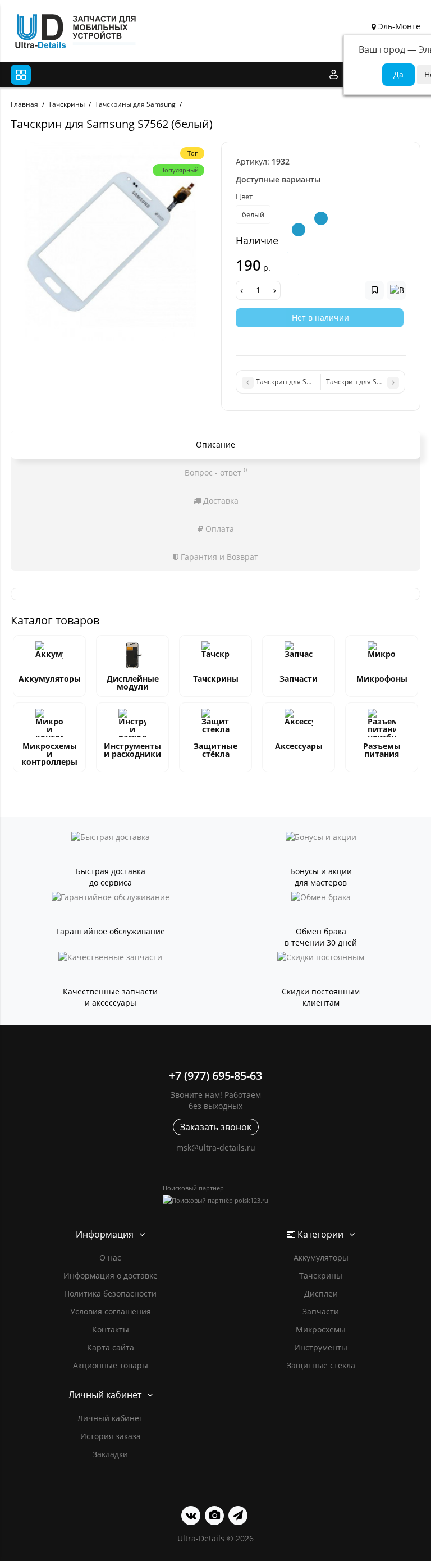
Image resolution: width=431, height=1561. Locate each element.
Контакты (110, 1329)
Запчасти (298, 678)
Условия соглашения (110, 1311)
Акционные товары (110, 1365)
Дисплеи (321, 1293)
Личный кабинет (110, 1418)
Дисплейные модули (133, 682)
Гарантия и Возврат (218, 556)
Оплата (218, 528)
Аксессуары (299, 746)
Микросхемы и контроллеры (49, 754)
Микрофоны (381, 678)
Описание (215, 444)
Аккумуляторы (50, 678)
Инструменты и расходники (132, 750)
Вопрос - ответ (216, 471)
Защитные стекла (321, 1365)
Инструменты (320, 1347)
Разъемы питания (382, 750)
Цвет (244, 196)
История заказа (110, 1436)
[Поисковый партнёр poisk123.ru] (215, 1200)
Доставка (220, 500)
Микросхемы (321, 1329)
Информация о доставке (110, 1275)
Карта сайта (110, 1347)
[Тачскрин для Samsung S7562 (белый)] (110, 241)
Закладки (110, 1454)
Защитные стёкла (215, 750)
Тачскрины (216, 678)
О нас (110, 1257)
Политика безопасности (110, 1293)
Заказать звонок (215, 1127)
